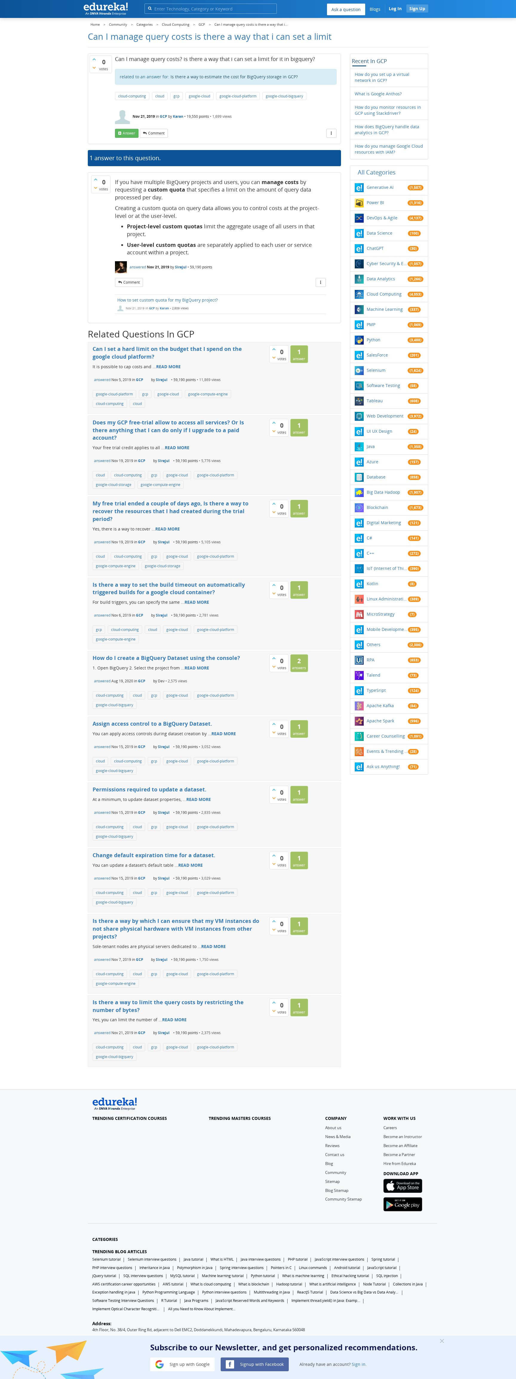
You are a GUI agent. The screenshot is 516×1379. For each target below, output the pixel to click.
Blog (329, 1163)
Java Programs (196, 1300)
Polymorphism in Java (195, 1267)
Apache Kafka (380, 705)
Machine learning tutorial (223, 1275)
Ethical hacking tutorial (350, 1275)
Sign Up (417, 8)
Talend (373, 675)
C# (369, 538)
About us (333, 1127)
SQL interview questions (143, 1275)
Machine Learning (385, 309)
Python (373, 340)
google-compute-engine (208, 394)
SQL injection (387, 1275)
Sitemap (332, 1181)
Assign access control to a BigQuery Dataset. (152, 723)
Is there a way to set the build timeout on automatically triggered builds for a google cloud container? (169, 588)
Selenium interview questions (152, 1259)
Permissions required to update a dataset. (149, 789)
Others (373, 644)
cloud (159, 96)
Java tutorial (193, 1259)
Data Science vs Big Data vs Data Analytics (364, 1292)
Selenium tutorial (106, 1259)
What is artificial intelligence (332, 1284)
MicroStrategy (380, 614)
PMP (371, 324)
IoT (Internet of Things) (387, 568)
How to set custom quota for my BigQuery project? (167, 300)
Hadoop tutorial (289, 1284)
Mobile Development (387, 629)
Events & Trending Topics (387, 751)
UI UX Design (379, 431)
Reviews (332, 1145)
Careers (390, 1127)
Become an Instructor (402, 1136)
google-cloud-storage (113, 484)
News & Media (338, 1136)
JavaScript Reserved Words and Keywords (250, 1300)
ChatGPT (375, 248)
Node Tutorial (374, 1284)
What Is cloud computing (211, 1284)
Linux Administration (387, 599)
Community (335, 1172)
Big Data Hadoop (383, 492)
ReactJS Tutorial (310, 1292)
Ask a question (346, 9)
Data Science (379, 233)
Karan (178, 116)
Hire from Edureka (399, 1163)
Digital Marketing (384, 522)
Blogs (375, 9)
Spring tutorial (383, 1259)
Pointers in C (281, 1267)
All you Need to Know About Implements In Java (202, 1308)
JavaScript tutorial (382, 1267)
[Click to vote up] (94, 59)
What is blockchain (253, 1284)
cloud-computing (132, 96)
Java (371, 446)
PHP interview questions (112, 1267)
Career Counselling (386, 736)
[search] (150, 8)
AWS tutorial (173, 1284)
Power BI (375, 202)
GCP (163, 116)
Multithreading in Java (272, 1292)
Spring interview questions (242, 1267)
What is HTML (222, 1259)
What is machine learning (303, 1275)
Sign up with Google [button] (189, 1364)
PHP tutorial (298, 1259)
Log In (395, 8)
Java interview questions (261, 1259)
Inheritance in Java (154, 1267)
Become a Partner (399, 1154)
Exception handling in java (113, 1292)
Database (376, 477)
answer (129, 133)
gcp (176, 96)
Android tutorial (347, 1267)
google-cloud (199, 96)
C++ (370, 553)
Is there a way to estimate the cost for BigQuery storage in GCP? (234, 77)
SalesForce (377, 355)
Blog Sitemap (336, 1190)
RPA (370, 660)
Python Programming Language (168, 1292)
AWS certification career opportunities (124, 1284)
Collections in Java (408, 1284)
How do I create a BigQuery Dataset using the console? (166, 657)
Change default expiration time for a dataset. (154, 855)
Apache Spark (380, 721)
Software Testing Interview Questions (123, 1300)
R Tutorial (169, 1300)
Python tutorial (263, 1275)
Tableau (375, 400)
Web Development (385, 416)
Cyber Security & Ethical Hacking (387, 263)
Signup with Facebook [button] (261, 1364)
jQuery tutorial (104, 1275)
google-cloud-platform (238, 96)
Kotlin (372, 583)
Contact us (334, 1154)
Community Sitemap (343, 1199)
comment (156, 133)
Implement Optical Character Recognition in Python (126, 1308)
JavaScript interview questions (339, 1259)
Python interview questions (224, 1292)
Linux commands (313, 1267)
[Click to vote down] (94, 67)
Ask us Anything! (383, 766)
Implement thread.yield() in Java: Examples (325, 1300)
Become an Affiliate (400, 1145)
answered (138, 267)
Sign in (359, 1364)
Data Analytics (381, 279)
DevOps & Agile (382, 218)
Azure (372, 461)
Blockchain (377, 507)
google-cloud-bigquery (284, 96)
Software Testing (383, 385)
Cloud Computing (384, 294)
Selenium (376, 370)
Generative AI (380, 187)
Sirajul (181, 267)
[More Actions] (331, 133)
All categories (377, 172)
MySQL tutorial (182, 1275)
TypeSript (376, 690)
